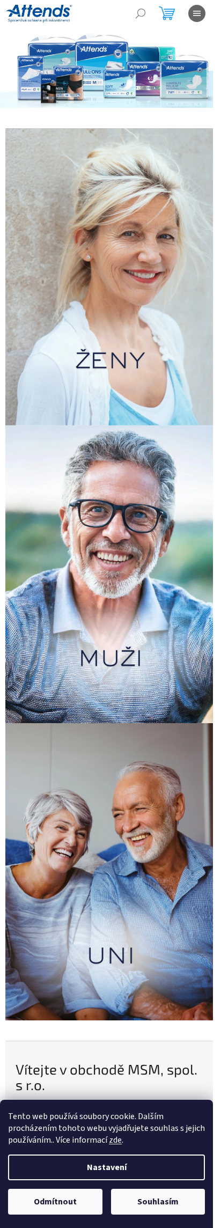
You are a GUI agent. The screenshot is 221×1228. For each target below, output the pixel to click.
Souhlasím (158, 1202)
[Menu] (197, 13)
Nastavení (107, 1167)
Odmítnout (55, 1202)
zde (115, 1140)
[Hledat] (140, 13)
